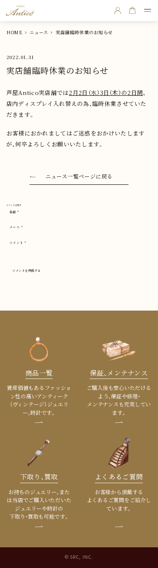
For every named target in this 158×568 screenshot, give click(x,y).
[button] (147, 10)
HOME (14, 32)
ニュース (38, 32)
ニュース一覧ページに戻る (79, 176)
